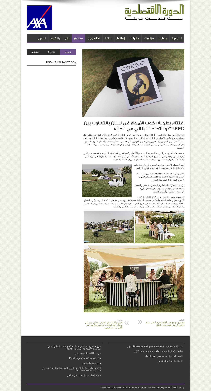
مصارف (163, 38)
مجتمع (78, 38)
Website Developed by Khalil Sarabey (166, 387)
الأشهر (68, 52)
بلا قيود (55, 38)
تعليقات (35, 52)
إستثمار (120, 38)
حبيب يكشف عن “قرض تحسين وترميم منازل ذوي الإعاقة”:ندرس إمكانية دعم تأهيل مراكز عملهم (103, 324)
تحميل (41, 38)
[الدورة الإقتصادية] (154, 18)
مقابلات (134, 38)
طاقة (108, 38)
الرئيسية (177, 38)
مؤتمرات (149, 38)
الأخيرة (51, 52)
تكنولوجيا (94, 38)
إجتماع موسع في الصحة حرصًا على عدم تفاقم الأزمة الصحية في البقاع (165, 322)
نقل (66, 38)
